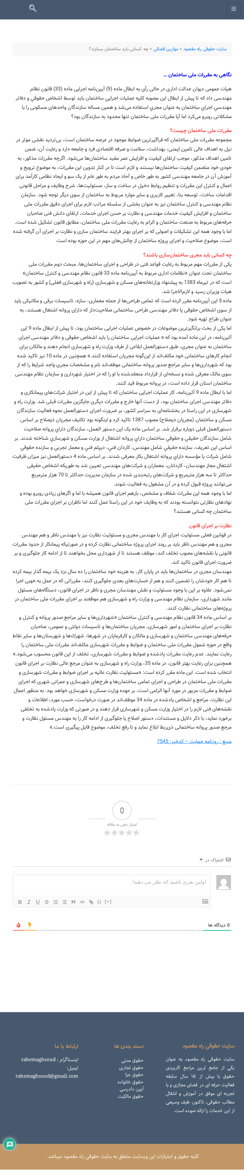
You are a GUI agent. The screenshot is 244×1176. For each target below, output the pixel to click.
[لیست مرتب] (55, 902)
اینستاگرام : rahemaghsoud (49, 1060)
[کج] (28, 902)
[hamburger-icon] (234, 9)
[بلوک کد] (82, 902)
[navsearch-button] (35, 9)
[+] (108, 901)
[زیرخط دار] (37, 902)
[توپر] (20, 902)
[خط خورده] (46, 902)
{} (99, 901)
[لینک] (91, 902)
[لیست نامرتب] (64, 902)
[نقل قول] (73, 902)
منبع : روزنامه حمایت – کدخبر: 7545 (194, 742)
